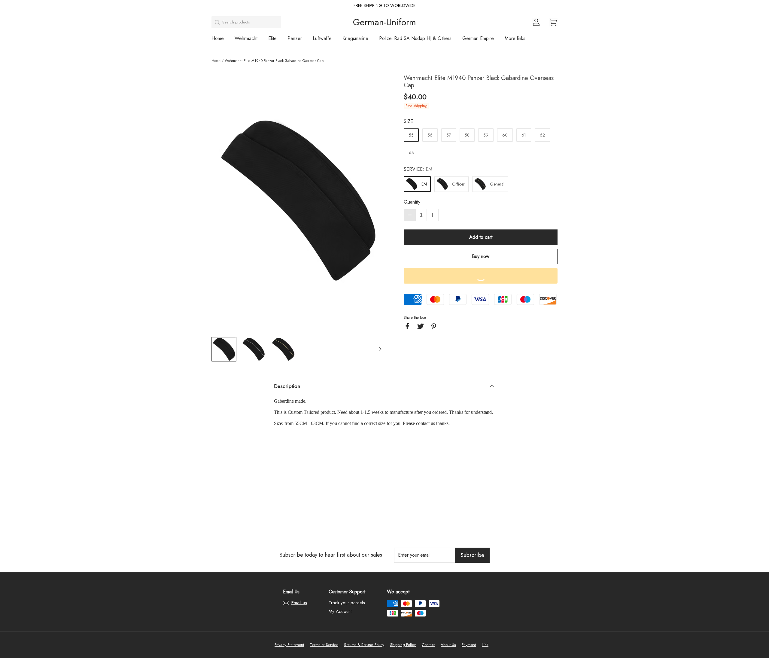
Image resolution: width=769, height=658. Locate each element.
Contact (428, 644)
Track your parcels (347, 602)
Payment (469, 644)
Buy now (480, 256)
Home (217, 38)
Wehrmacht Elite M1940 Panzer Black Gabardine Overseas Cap (274, 61)
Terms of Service (324, 644)
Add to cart (480, 237)
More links (515, 38)
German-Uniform (384, 22)
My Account (340, 611)
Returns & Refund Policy (364, 644)
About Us (448, 644)
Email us (299, 603)
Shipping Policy (403, 644)
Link (485, 644)
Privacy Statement (289, 644)
